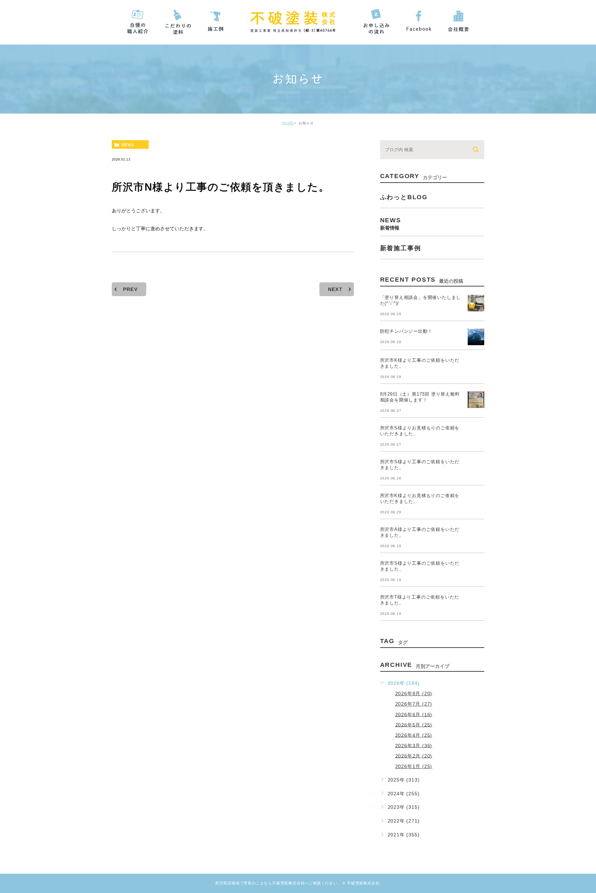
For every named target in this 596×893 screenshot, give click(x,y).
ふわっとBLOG (404, 197)
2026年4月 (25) (414, 735)
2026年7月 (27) (414, 704)
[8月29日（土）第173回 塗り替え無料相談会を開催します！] (476, 399)
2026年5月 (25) (414, 724)
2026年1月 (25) (414, 766)
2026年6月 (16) (414, 714)
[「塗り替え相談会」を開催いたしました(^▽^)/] (476, 303)
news (127, 145)
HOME (288, 123)
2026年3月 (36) (414, 745)
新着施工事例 (400, 248)
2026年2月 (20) (414, 755)
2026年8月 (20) (414, 693)
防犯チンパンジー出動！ (406, 331)
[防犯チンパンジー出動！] (476, 337)
